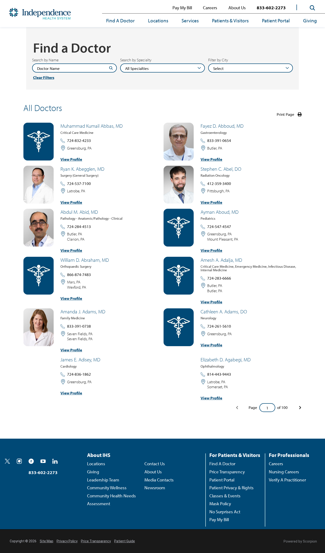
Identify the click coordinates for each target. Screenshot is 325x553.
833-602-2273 (271, 7)
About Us (237, 7)
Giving (310, 20)
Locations (158, 20)
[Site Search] (312, 7)
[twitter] (7, 461)
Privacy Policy (67, 541)
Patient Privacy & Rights (231, 487)
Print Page (285, 114)
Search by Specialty (135, 60)
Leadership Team (103, 480)
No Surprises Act (224, 511)
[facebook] (31, 461)
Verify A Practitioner (287, 480)
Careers (210, 7)
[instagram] (19, 461)
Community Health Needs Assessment (111, 500)
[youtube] (43, 461)
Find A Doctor (120, 20)
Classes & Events (225, 496)
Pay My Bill (182, 7)
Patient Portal (276, 20)
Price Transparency (227, 472)
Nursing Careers (284, 472)
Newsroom (154, 487)
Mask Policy (220, 503)
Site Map (46, 541)
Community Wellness (107, 487)
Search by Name (45, 60)
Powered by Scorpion (300, 541)
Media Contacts (159, 480)
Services (190, 20)
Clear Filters (43, 77)
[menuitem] (123, 21)
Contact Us (154, 463)
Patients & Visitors (230, 20)
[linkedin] (55, 461)
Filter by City (218, 60)
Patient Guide (124, 541)
